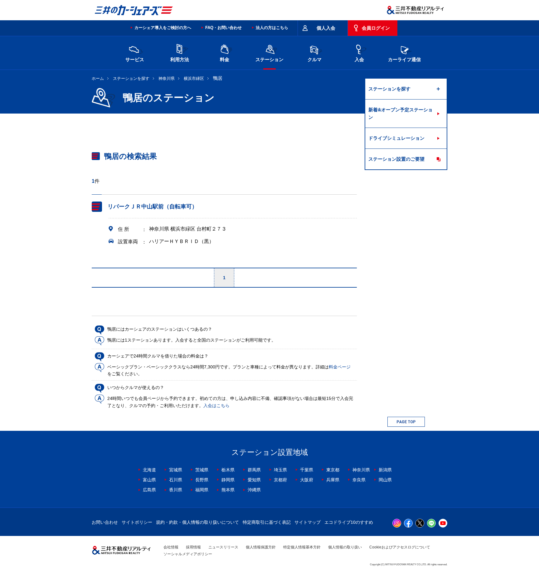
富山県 (149, 479)
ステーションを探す (131, 78)
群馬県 (254, 469)
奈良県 (359, 479)
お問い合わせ (105, 522)
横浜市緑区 (194, 78)
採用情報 (193, 547)
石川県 (175, 479)
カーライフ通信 (404, 59)
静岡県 (228, 479)
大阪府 (306, 479)
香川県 (175, 489)
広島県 (149, 489)
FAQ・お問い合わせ (223, 27)
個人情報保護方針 (261, 547)
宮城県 (175, 469)
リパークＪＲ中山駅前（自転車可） (152, 206)
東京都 (332, 469)
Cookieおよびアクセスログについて (399, 547)
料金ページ (340, 366)
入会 (359, 59)
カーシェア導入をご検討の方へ (162, 27)
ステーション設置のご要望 (396, 159)
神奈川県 (166, 78)
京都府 (280, 479)
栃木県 (228, 469)
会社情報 (170, 547)
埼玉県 (280, 469)
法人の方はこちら (272, 27)
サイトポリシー (137, 522)
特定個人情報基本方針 (302, 547)
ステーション (269, 59)
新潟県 (385, 469)
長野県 (201, 479)
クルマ (315, 59)
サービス (134, 59)
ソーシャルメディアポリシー (187, 554)
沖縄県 (254, 489)
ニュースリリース (223, 547)
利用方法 (179, 59)
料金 (224, 59)
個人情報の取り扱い (345, 547)
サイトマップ (307, 522)
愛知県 (254, 479)
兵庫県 (332, 479)
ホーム (98, 78)
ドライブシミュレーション (396, 138)
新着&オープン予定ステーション (400, 113)
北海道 (149, 469)
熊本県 (228, 489)
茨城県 (201, 469)
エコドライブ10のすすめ (348, 522)
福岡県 (201, 489)
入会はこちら (216, 405)
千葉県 (306, 469)
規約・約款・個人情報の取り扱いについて (197, 522)
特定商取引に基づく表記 (267, 522)
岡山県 (385, 479)
